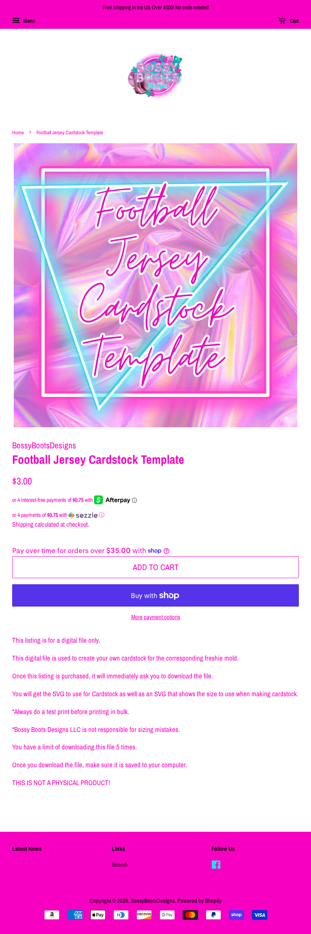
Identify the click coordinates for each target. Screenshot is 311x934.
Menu (28, 20)
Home (18, 132)
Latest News (27, 848)
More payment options (155, 617)
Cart (294, 20)
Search (120, 865)
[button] (155, 515)
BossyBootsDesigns (153, 901)
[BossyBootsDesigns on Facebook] (216, 866)
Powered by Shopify (199, 901)
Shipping (22, 524)
